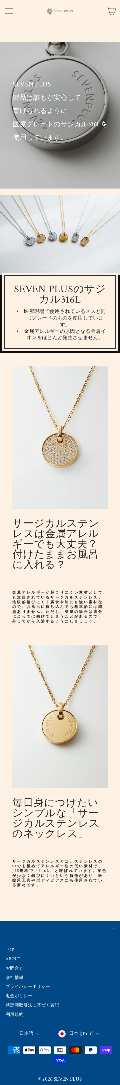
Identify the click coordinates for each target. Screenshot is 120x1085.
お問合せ (14, 968)
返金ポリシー (19, 996)
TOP (10, 949)
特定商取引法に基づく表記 (32, 1005)
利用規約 (14, 1014)
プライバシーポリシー (28, 986)
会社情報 (14, 977)
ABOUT (13, 959)
